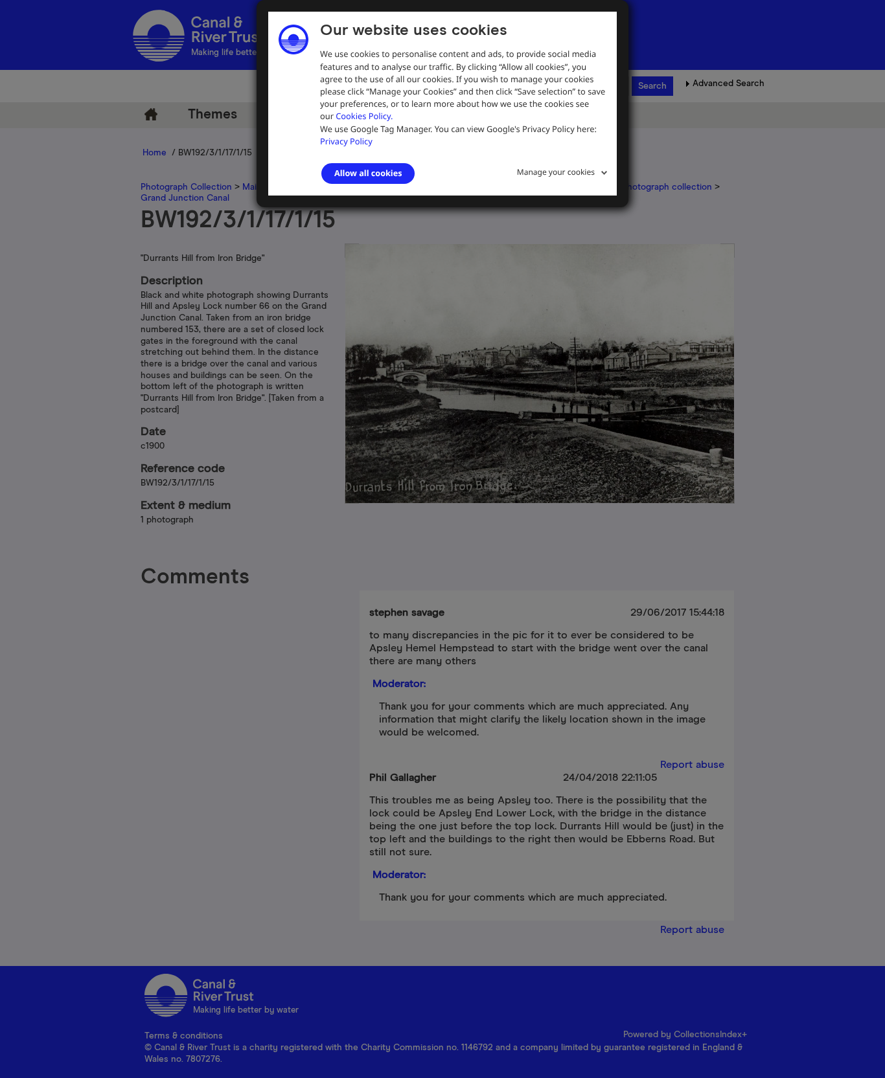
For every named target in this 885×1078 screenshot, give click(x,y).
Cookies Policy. (364, 116)
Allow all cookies (368, 173)
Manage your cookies (556, 171)
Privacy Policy (346, 141)
